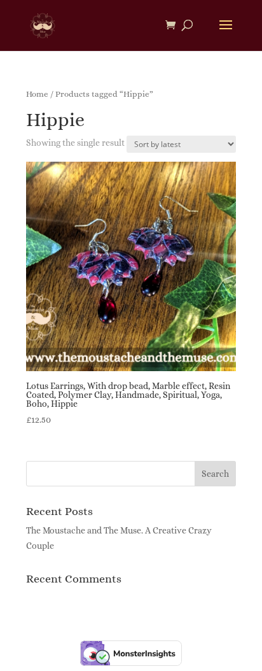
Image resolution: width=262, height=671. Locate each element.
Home (37, 94)
